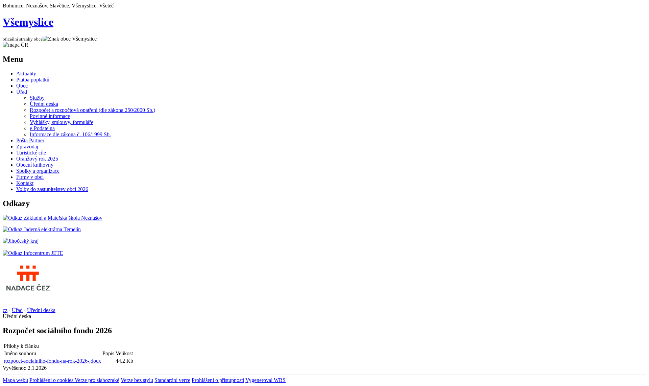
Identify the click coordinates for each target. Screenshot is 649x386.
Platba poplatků (32, 79)
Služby (37, 98)
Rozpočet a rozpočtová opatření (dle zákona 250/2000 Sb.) (92, 110)
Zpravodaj (27, 146)
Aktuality (26, 73)
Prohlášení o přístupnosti (218, 380)
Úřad (21, 92)
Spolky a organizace (37, 171)
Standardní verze (172, 380)
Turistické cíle (31, 152)
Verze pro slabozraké (97, 380)
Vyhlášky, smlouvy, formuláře (61, 122)
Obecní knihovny (34, 165)
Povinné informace (50, 116)
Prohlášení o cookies (52, 380)
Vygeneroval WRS (265, 380)
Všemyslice (28, 22)
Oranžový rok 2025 (37, 159)
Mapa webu (15, 380)
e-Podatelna (42, 128)
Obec (22, 86)
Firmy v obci (30, 177)
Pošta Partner (30, 140)
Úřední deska (44, 104)
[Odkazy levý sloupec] (52, 218)
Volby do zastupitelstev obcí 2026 (52, 189)
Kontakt (24, 183)
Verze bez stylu (137, 380)
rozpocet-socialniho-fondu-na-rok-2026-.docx (52, 361)
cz (5, 310)
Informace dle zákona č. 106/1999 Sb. (70, 134)
